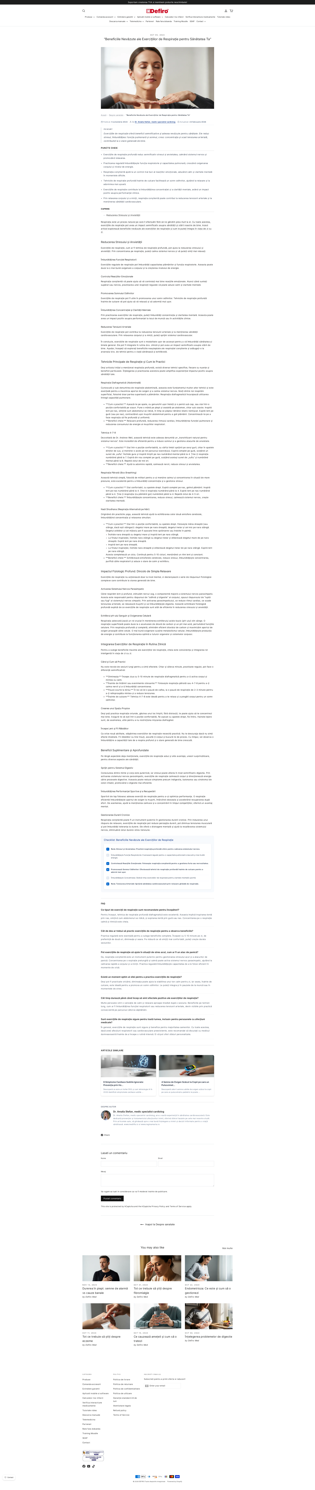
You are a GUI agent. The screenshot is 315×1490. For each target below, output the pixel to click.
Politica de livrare (121, 1379)
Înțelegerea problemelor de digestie (208, 1336)
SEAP (192, 21)
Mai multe (227, 1248)
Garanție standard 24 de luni (125, 1399)
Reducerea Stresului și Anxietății (123, 215)
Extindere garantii (125, 17)
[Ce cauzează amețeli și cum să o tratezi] (157, 1316)
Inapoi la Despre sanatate (160, 1224)
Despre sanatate (116, 115)
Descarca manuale (117, 21)
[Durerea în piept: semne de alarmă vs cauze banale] (106, 1268)
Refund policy (119, 1410)
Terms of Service (178, 1206)
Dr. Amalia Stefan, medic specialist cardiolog (155, 122)
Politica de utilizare (122, 1393)
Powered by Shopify (174, 1481)
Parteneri (150, 21)
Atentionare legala (122, 1406)
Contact (200, 21)
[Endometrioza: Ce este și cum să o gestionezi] (209, 1268)
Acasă (103, 115)
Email (160, 1158)
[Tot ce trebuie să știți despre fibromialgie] (157, 1268)
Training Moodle (181, 21)
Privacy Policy (158, 1206)
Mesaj (103, 1171)
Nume (103, 1158)
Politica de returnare (123, 1384)
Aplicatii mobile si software (149, 17)
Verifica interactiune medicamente (200, 17)
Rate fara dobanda (164, 21)
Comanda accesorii (105, 17)
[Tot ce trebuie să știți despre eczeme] (106, 1316)
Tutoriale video (223, 17)
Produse (89, 17)
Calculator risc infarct (174, 17)
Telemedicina (136, 21)
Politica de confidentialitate (126, 1389)
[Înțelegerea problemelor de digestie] (209, 1316)
